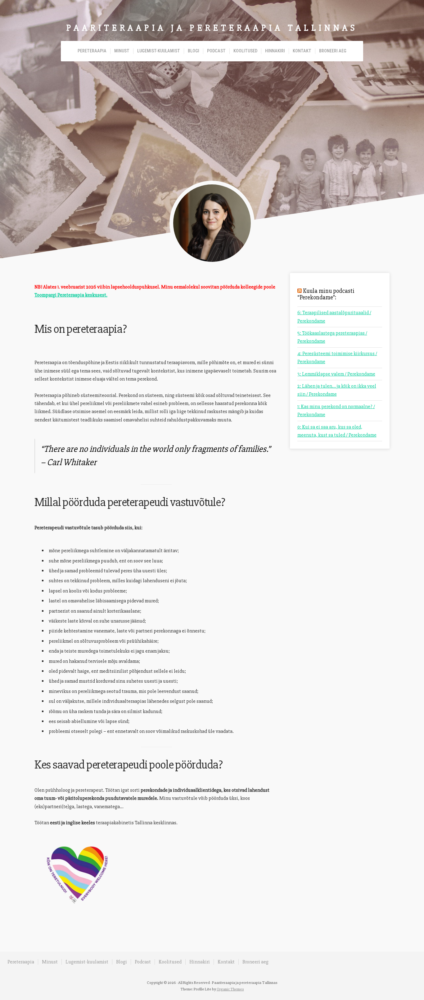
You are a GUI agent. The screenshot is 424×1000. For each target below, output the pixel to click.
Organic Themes (230, 989)
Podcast (216, 51)
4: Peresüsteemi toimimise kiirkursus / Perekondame (337, 357)
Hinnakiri (275, 51)
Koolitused (245, 51)
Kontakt (302, 51)
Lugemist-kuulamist (158, 51)
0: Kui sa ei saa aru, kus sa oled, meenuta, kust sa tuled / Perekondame (337, 431)
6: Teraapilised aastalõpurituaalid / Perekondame (334, 317)
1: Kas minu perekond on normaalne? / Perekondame (336, 410)
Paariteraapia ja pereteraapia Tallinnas (212, 28)
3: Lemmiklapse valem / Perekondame (336, 374)
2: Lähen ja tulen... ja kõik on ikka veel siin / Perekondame (336, 390)
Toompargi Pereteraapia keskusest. (70, 295)
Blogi (193, 51)
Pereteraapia (92, 51)
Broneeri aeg (332, 51)
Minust (121, 51)
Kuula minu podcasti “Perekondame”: (325, 294)
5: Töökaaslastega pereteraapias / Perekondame (332, 337)
